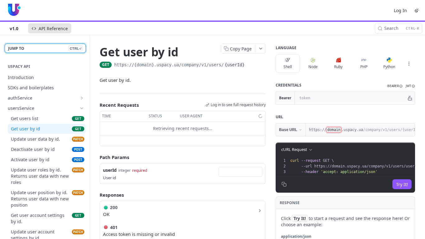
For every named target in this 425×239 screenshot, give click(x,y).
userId (110, 170)
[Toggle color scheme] (417, 10)
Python (389, 66)
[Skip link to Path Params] (95, 157)
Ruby (338, 66)
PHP (363, 66)
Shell (287, 66)
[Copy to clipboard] (251, 65)
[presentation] (356, 166)
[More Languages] (409, 63)
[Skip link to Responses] (95, 195)
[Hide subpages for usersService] (81, 108)
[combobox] (240, 172)
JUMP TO (44, 48)
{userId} (235, 64)
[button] (395, 86)
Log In (400, 10)
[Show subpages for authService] (81, 98)
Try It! (402, 184)
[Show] (410, 98)
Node (313, 66)
